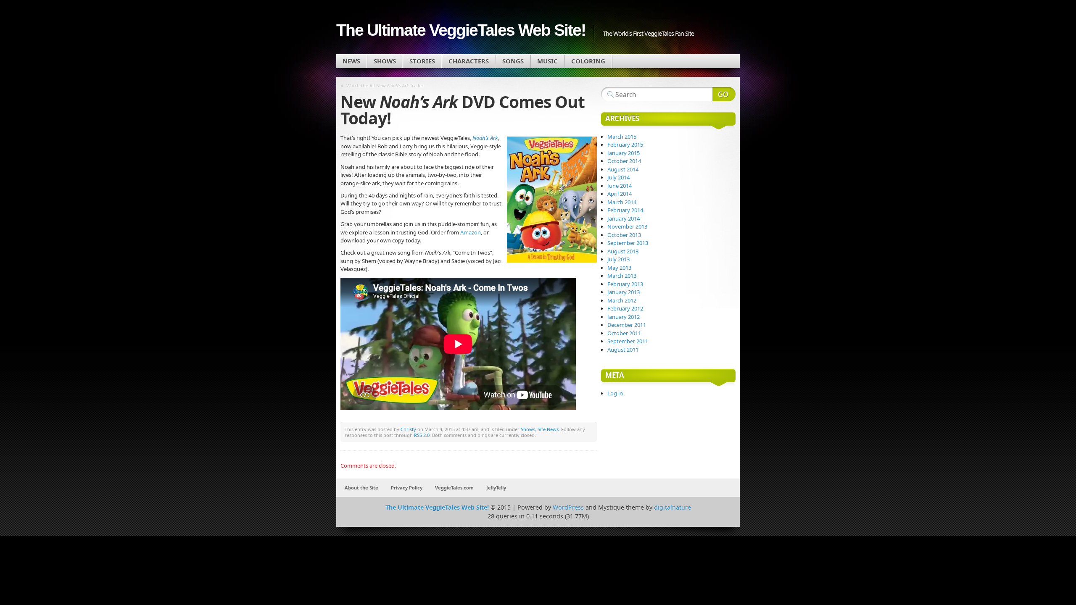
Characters (468, 61)
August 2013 (622, 251)
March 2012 (621, 300)
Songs (513, 61)
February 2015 (625, 144)
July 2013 (618, 259)
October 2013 (624, 235)
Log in (615, 393)
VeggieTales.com (454, 487)
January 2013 (623, 292)
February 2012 (625, 308)
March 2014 (621, 202)
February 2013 (625, 284)
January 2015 (623, 153)
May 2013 (619, 267)
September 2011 (627, 341)
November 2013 (627, 226)
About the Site (361, 487)
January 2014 (623, 218)
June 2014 (619, 185)
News (351, 61)
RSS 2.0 (422, 435)
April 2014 (619, 193)
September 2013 (627, 243)
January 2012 (623, 317)
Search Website (724, 94)
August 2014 (622, 169)
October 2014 (624, 161)
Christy (408, 429)
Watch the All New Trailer (385, 85)
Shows (385, 61)
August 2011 (622, 349)
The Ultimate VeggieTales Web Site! (460, 30)
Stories (422, 61)
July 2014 (618, 177)
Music (547, 61)
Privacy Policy (406, 487)
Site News (548, 429)
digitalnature (672, 507)
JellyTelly (496, 487)
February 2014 (625, 210)
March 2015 (621, 136)
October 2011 (624, 333)
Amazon (470, 232)
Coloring (588, 61)
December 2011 (626, 325)
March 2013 (621, 275)
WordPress (568, 507)
